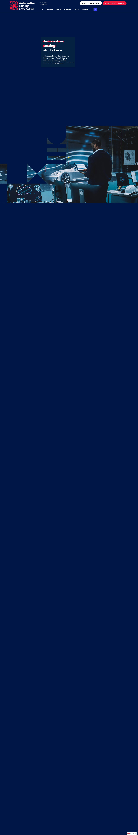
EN (95, 9)
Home (42, 9)
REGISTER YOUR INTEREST (90, 3)
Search (91, 9)
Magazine (85, 9)
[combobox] (95, 9)
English (132, 833)
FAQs (77, 9)
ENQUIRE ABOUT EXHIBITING (114, 3)
